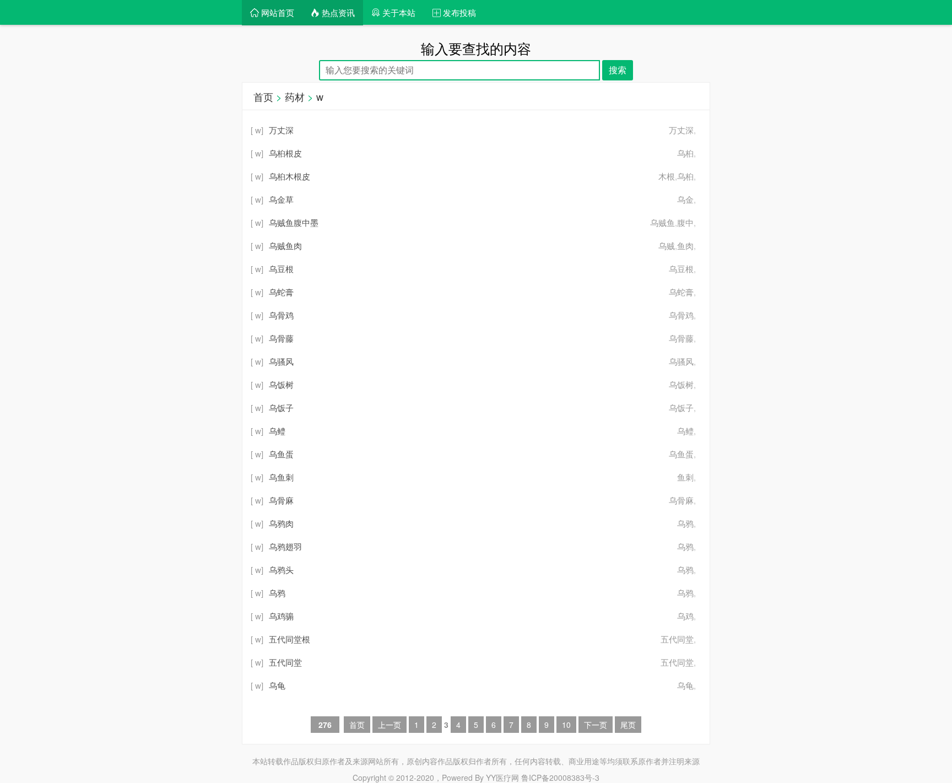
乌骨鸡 (681, 315)
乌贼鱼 (662, 222)
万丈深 (681, 130)
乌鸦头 (281, 569)
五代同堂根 (289, 639)
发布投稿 (458, 12)
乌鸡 (685, 616)
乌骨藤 (681, 338)
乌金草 (281, 199)
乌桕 (685, 153)
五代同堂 (677, 639)
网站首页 (276, 12)
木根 (666, 176)
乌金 (685, 199)
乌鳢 (685, 430)
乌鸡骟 (281, 616)
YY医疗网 (502, 777)
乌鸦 (685, 523)
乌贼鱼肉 (285, 245)
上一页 (389, 724)
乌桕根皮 (285, 153)
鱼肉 (685, 245)
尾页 (628, 724)
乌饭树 (681, 384)
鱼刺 (685, 477)
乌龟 (685, 685)
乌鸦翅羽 (285, 546)
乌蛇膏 (681, 292)
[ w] (257, 130)
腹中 (685, 222)
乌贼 (666, 245)
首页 (263, 96)
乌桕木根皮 (289, 176)
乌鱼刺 (281, 477)
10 (566, 724)
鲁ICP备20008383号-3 (560, 777)
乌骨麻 (681, 500)
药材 (295, 96)
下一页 (595, 724)
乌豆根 (681, 268)
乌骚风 (681, 361)
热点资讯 (337, 12)
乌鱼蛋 (681, 454)
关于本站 (397, 12)
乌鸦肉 (281, 523)
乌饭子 (681, 407)
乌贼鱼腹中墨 (293, 222)
